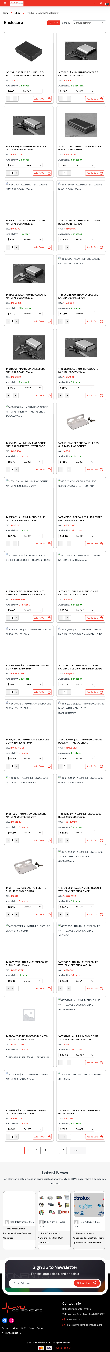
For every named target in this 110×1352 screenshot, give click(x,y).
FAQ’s (23, 1328)
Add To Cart (39, 99)
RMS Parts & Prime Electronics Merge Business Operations (17, 1233)
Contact (41, 1328)
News (31, 1328)
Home (5, 13)
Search (95, 3)
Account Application (11, 1333)
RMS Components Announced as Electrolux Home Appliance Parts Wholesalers (88, 1238)
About (16, 1328)
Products (6, 1328)
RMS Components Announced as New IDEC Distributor (50, 1238)
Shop (17, 13)
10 (63, 1150)
